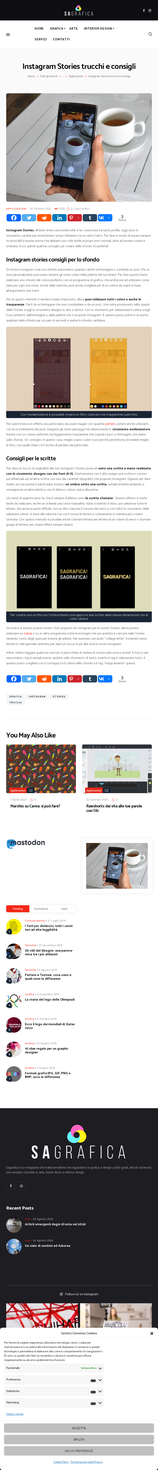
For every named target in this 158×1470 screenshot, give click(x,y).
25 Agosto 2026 (43, 1219)
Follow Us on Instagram (81, 1294)
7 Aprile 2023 (18, 799)
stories (59, 696)
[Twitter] (29, 217)
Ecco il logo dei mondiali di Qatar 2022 (50, 1026)
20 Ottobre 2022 (40, 208)
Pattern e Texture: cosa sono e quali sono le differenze (48, 977)
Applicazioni (76, 76)
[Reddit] (44, 217)
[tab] (17, 908)
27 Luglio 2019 (57, 920)
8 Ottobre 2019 (47, 1018)
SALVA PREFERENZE (79, 1451)
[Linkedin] (59, 217)
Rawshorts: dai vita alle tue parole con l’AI (114, 808)
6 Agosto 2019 (48, 969)
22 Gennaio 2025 (97, 799)
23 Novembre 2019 (50, 945)
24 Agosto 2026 (43, 1240)
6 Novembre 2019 (48, 994)
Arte (27, 1219)
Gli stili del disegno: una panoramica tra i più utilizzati (49, 952)
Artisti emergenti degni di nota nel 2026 (55, 1224)
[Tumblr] (90, 217)
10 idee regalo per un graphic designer (46, 1050)
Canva (28, 633)
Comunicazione (35, 920)
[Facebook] (14, 217)
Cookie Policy (61, 1462)
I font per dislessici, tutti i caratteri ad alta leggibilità (49, 928)
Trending (18, 908)
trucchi (15, 702)
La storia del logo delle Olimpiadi (50, 1000)
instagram (37, 696)
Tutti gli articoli (48, 76)
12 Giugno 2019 (47, 1043)
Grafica (29, 994)
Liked (64, 908)
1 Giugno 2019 (46, 1068)
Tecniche (30, 945)
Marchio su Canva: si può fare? (35, 806)
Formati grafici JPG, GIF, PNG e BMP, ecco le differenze (48, 1075)
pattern (110, 424)
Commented (41, 908)
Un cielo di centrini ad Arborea (47, 1246)
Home (31, 76)
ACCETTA (79, 1428)
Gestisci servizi (14, 1414)
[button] (152, 1333)
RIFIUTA (79, 1439)
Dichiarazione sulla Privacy (86, 1462)
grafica (15, 696)
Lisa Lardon (81, 208)
